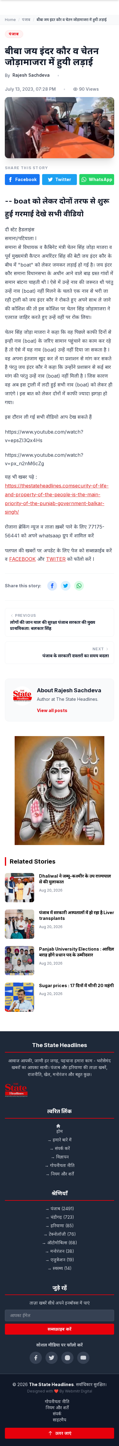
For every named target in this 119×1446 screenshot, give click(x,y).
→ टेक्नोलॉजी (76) (59, 1234)
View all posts (52, 710)
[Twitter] (51, 1358)
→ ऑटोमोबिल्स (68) (59, 1242)
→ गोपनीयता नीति (59, 1165)
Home (10, 19)
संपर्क (57, 1413)
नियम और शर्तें (57, 1407)
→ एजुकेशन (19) (59, 1259)
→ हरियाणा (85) (59, 1225)
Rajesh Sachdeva (31, 75)
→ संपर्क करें (59, 1148)
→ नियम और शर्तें (59, 1173)
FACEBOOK (22, 559)
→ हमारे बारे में (59, 1139)
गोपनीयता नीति (57, 1401)
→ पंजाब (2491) (59, 1208)
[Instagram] (67, 1358)
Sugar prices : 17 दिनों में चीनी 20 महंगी (76, 985)
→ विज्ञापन (60, 1156)
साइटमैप (59, 1419)
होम (59, 1131)
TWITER (56, 559)
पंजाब (26, 19)
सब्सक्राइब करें (59, 1329)
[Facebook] (36, 1358)
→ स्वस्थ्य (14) (59, 1268)
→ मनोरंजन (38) (59, 1251)
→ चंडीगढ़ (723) (59, 1217)
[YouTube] (83, 1358)
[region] (59, 790)
